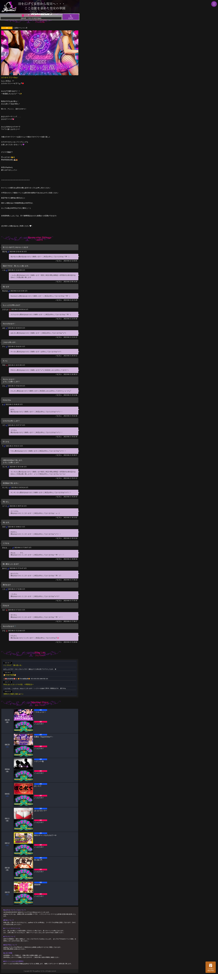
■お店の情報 (7, 953)
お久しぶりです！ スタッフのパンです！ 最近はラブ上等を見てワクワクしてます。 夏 (29, 669)
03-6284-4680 (33, 15)
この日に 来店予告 (210, 970)
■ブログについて (9, 936)
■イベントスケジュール (11, 928)
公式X (70, 18)
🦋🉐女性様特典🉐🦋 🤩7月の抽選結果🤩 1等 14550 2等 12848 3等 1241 (25, 679)
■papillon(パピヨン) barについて (14, 910)
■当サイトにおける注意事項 (13, 961)
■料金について (8, 920)
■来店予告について (10, 945)
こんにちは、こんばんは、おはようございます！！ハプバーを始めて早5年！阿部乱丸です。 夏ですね (34, 688)
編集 (25, 251)
